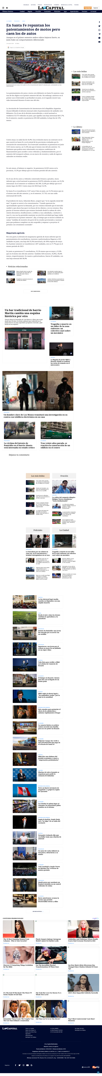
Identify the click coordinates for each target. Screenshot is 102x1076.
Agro (65, 11)
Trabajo (40, 4)
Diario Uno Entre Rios (31, 1032)
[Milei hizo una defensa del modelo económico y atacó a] (38, 759)
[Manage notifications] (98, 1072)
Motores (33, 4)
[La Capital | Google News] (31, 1065)
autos (23, 21)
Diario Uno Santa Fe (31, 1030)
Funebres (56, 4)
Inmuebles (26, 4)
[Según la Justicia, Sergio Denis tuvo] (38, 822)
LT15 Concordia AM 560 (56, 1032)
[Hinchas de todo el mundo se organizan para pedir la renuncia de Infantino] (38, 774)
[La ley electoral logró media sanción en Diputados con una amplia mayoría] (38, 601)
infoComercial (29, 1035)
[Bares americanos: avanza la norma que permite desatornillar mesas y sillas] (38, 900)
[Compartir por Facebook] (99, 22)
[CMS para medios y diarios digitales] (86, 1067)
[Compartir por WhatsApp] (99, 30)
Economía (47, 11)
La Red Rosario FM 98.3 (56, 1030)
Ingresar (96, 7)
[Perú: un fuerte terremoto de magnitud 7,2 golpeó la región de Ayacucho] (38, 790)
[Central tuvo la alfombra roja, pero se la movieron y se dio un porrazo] (84, 91)
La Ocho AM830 (54, 1028)
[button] (3, 8)
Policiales (57, 11)
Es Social (93, 11)
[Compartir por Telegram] (99, 34)
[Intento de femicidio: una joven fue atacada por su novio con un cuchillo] (84, 83)
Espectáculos (74, 11)
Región (30, 11)
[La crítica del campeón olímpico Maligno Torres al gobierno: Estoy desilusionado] (64, 506)
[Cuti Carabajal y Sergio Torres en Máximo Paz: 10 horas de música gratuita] (38, 869)
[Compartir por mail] (99, 41)
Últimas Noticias (7, 11)
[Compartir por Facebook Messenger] (99, 38)
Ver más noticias (37, 911)
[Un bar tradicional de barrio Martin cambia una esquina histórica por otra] (24, 337)
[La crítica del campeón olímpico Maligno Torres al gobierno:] (64, 492)
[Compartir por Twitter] (99, 26)
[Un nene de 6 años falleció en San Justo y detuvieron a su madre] (38, 853)
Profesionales (48, 4)
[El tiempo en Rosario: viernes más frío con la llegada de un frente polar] (38, 680)
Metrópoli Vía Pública (31, 1037)
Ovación (38, 11)
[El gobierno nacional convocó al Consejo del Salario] (19, 280)
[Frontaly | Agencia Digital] (95, 1067)
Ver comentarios (35, 291)
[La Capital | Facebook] (15, 1065)
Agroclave (28, 1033)
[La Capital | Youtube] (27, 1065)
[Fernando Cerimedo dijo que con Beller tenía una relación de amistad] (38, 837)
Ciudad (22, 11)
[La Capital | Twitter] (19, 1065)
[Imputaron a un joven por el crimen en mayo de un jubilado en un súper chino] (38, 649)
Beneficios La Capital (66, 4)
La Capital (8, 21)
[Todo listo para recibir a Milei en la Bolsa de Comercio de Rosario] (38, 664)
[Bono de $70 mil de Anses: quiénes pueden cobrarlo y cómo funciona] (84, 131)
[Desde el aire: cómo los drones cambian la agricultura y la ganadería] (38, 617)
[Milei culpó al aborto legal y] (38, 696)
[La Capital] (51, 7)
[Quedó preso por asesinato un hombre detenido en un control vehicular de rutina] (38, 885)
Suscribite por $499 (87, 8)
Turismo (76, 4)
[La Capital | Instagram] (23, 1065)
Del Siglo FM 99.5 (79, 1028)
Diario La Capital (30, 1028)
